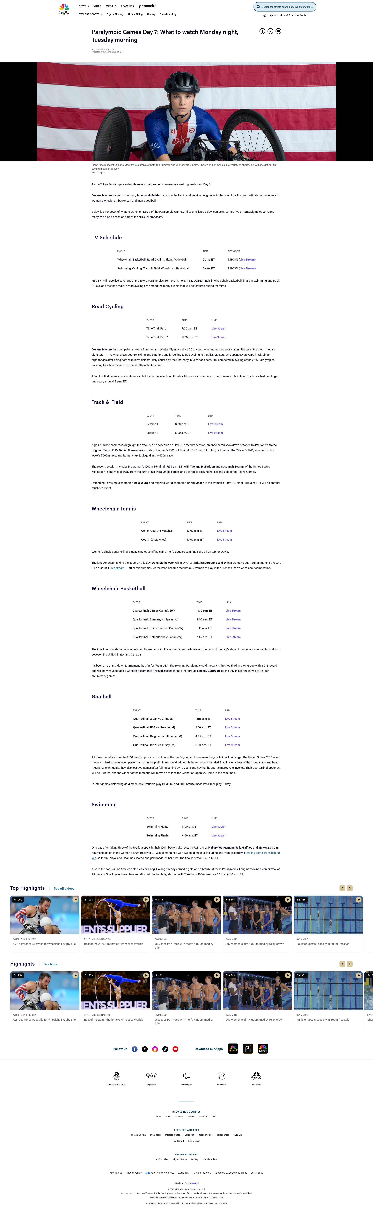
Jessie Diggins (206, 1135)
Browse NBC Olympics (186, 1112)
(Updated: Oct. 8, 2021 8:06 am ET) (107, 52)
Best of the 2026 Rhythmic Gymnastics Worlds (113, 944)
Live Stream (247, 259)
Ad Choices (116, 1173)
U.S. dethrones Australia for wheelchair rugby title (44, 944)
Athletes (179, 1117)
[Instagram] (155, 1049)
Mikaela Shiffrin (138, 1135)
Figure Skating (180, 1160)
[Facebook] (135, 1049)
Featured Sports (186, 1155)
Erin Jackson (194, 1141)
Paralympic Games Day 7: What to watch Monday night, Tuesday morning (165, 36)
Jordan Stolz (223, 1135)
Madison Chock (172, 1135)
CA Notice (183, 1173)
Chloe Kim (190, 1135)
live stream (117, 568)
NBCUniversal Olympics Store (231, 1173)
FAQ (215, 1117)
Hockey (194, 1160)
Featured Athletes (186, 1130)
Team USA (204, 1117)
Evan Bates (155, 1135)
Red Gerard (178, 1141)
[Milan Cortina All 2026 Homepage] (68, 9)
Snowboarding (210, 1160)
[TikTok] (165, 1049)
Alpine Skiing (162, 1160)
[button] (84, 7)
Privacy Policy (134, 1173)
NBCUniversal (192, 1183)
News (158, 1117)
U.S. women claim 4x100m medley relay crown (255, 944)
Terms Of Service (201, 1173)
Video (168, 1117)
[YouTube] (175, 1049)
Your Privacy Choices (162, 1173)
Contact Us (257, 1173)
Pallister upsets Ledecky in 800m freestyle (323, 944)
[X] (145, 1049)
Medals (191, 1117)
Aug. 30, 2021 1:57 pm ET (103, 50)
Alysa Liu (237, 1135)
